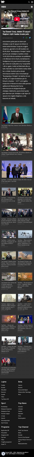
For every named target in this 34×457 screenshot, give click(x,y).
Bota (20, 382)
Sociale (3, 394)
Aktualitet (3, 390)
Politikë (3, 385)
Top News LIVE (5, 399)
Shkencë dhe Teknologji (24, 392)
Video (3, 6)
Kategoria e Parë (5, 411)
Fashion (20, 411)
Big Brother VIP (5, 430)
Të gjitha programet (6, 442)
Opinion (20, 385)
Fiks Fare (3, 437)
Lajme (3, 382)
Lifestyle (20, 409)
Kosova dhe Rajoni (23, 390)
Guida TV (3, 444)
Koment (20, 387)
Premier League (5, 413)
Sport (3, 403)
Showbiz (20, 406)
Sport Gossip (4, 423)
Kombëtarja (4, 406)
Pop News (22, 403)
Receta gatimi (22, 418)
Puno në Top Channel (23, 437)
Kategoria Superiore (6, 409)
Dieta (19, 416)
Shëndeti (20, 413)
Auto (19, 394)
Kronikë (3, 387)
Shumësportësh (5, 420)
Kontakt (20, 435)
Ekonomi (3, 392)
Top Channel (23, 427)
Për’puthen (4, 432)
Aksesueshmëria (22, 443)
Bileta (19, 432)
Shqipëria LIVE (5, 435)
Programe (5, 427)
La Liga (3, 416)
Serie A (3, 418)
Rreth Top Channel (23, 430)
